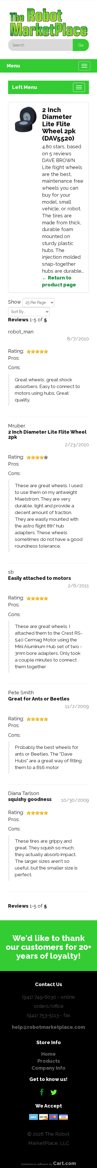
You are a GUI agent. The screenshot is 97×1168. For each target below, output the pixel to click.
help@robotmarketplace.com (48, 1027)
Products (48, 1061)
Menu (13, 66)
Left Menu (24, 87)
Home (48, 1054)
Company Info (48, 1068)
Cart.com (64, 1163)
